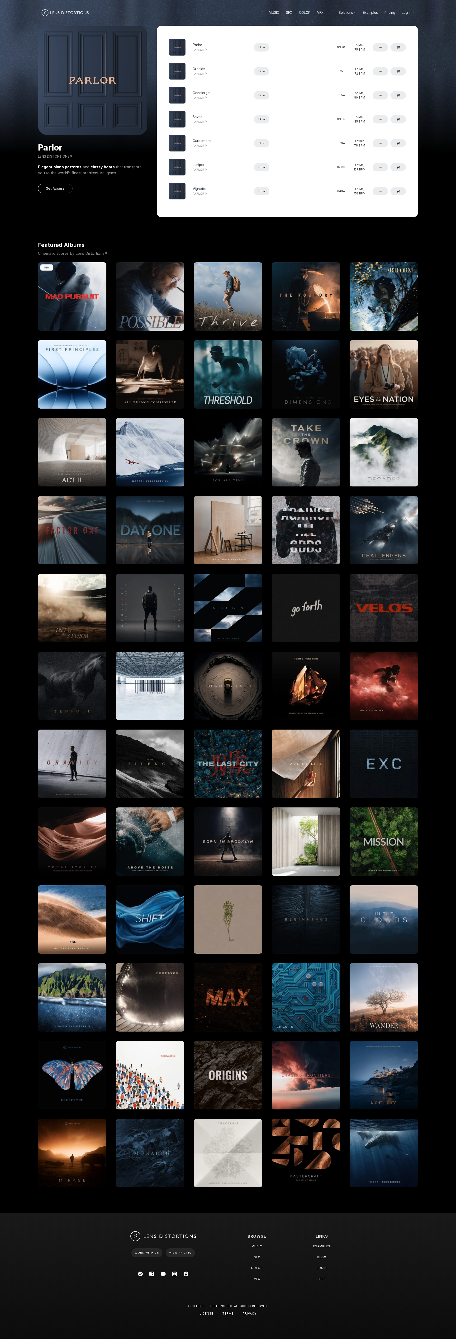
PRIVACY (249, 1313)
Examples (370, 12)
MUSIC (274, 12)
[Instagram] (174, 1274)
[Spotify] (140, 1274)
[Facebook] (186, 1274)
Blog (321, 1257)
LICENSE (206, 1313)
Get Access (55, 188)
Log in (406, 12)
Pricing (390, 12)
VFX (320, 12)
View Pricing (180, 1252)
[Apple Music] (152, 1274)
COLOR (304, 12)
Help (322, 1279)
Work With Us (147, 1252)
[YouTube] (163, 1274)
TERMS (228, 1313)
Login (322, 1268)
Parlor (199, 50)
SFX (289, 12)
